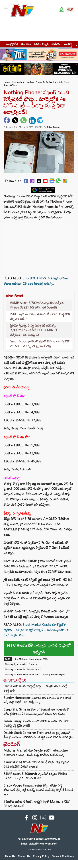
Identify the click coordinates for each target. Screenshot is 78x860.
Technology (18, 82)
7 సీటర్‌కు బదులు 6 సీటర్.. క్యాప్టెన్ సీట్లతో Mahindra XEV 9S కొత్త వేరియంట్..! (37, 803)
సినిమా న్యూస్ (41, 44)
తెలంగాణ (26, 44)
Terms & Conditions (63, 856)
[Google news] (52, 181)
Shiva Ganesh (53, 127)
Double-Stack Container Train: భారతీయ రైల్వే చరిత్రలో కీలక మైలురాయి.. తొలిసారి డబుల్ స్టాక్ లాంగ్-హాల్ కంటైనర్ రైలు (38, 735)
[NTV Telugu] (22, 10)
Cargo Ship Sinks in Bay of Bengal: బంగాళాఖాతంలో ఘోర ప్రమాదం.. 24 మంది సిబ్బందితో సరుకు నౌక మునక (36, 711)
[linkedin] (32, 120)
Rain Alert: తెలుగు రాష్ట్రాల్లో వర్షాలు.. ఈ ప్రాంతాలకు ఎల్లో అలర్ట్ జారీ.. (35, 688)
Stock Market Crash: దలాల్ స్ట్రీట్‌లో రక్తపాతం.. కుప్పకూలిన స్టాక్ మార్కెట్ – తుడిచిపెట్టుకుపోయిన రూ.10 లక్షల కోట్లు (36, 630)
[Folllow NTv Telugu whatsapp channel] (61, 10)
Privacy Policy (41, 856)
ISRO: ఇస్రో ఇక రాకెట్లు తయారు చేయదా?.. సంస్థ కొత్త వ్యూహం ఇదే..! (40, 316)
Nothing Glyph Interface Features (21, 664)
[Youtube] (45, 182)
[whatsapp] (24, 120)
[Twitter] (39, 182)
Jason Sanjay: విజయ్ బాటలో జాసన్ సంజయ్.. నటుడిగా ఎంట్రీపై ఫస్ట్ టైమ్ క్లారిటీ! (36, 723)
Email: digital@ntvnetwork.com (39, 843)
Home (7, 82)
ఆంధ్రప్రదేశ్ (12, 44)
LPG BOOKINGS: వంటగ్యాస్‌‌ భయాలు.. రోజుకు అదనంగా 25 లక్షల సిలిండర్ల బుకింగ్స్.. (37, 280)
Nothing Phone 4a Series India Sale (21, 674)
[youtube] (51, 818)
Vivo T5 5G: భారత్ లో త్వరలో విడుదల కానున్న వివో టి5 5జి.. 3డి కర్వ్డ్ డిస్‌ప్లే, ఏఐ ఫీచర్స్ (40, 343)
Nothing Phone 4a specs (53, 674)
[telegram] (40, 120)
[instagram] (35, 818)
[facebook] (7, 120)
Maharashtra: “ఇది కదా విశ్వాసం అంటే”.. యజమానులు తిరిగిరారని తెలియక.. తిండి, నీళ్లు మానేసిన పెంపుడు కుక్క (36, 752)
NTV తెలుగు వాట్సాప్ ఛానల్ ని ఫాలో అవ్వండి (39, 648)
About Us (10, 856)
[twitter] (15, 120)
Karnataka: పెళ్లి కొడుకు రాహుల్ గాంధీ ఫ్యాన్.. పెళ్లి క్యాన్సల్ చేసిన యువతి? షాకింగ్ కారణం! (36, 764)
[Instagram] (32, 182)
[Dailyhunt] (65, 182)
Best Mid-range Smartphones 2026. (31, 659)
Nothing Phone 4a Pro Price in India (22, 669)
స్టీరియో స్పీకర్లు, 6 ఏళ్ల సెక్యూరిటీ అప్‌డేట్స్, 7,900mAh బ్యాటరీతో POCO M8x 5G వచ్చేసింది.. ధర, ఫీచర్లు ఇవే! (34, 330)
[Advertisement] (39, 245)
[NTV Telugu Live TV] (70, 10)
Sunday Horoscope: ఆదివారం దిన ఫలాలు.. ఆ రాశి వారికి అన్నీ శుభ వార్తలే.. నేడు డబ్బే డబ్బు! (37, 700)
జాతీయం (56, 44)
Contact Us (24, 856)
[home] (2, 44)
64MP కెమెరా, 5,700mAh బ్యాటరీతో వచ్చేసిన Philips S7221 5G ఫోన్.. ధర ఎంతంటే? (37, 305)
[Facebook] (26, 182)
